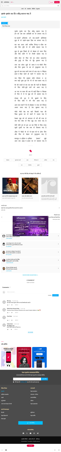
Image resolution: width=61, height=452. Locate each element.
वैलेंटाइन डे (36, 160)
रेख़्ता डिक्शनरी (4, 415)
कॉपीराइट (38, 439)
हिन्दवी (2, 412)
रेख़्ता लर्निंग (32, 415)
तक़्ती (2, 397)
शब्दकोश (29, 8)
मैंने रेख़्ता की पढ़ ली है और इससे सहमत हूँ (27, 382)
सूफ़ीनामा (32, 412)
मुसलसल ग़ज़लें (18, 160)
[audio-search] (58, 5)
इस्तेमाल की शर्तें (32, 439)
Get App (57, 2)
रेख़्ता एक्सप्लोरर (34, 403)
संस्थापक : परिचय (34, 394)
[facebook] (23, 433)
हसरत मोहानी (3, 17)
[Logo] (6, 2)
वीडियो (33, 8)
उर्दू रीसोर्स (3, 400)
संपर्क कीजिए (33, 397)
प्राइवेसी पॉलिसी (24, 439)
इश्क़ (27, 160)
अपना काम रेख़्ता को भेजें (6, 403)
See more (30, 332)
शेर (25, 8)
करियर (31, 400)
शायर (22, 8)
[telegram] (37, 433)
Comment (55, 295)
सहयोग (2, 391)
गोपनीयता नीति (23, 382)
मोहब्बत (7, 160)
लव (21, 165)
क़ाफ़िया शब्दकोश (5, 394)
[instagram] (34, 433)
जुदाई (38, 165)
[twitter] (27, 433)
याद (53, 160)
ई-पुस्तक (38, 8)
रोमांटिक (29, 165)
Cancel (49, 295)
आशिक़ (45, 160)
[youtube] (30, 433)
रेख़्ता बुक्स (3, 418)
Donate (51, 2)
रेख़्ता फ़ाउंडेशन (33, 391)
